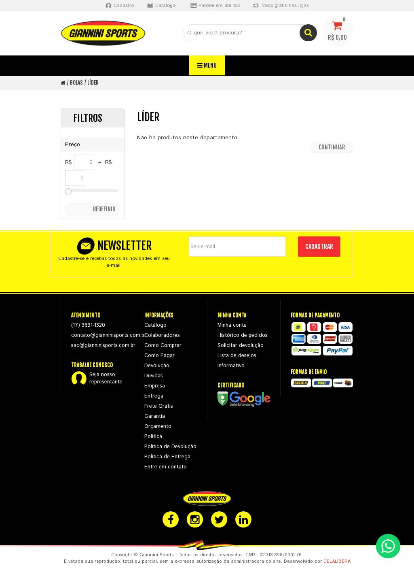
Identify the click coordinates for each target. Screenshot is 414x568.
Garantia (154, 416)
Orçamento (157, 426)
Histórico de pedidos (243, 335)
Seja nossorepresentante (106, 378)
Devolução (156, 366)
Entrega (153, 396)
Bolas (76, 82)
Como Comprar (163, 345)
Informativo (231, 366)
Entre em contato (165, 467)
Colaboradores (162, 335)
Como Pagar (159, 356)
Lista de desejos (237, 356)
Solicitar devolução (241, 345)
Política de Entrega (167, 457)
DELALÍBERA (337, 561)
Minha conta (232, 325)
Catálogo (155, 325)
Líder (93, 82)
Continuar (332, 147)
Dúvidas (153, 376)
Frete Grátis (158, 406)
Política (153, 436)
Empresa (154, 386)
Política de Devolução (170, 447)
